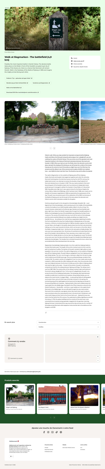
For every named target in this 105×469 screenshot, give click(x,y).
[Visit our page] (48, 432)
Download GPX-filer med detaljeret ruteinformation (21, 92)
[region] (72, 348)
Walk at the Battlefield (13, 87)
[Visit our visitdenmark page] (52, 432)
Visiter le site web (78, 61)
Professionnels (48, 451)
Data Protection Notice (75, 464)
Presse (46, 447)
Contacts (82, 449)
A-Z (81, 447)
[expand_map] (97, 336)
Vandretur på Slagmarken (40, 83)
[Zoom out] (98, 360)
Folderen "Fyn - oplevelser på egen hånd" (18, 78)
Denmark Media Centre (69, 447)
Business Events (49, 449)
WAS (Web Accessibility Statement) (91, 464)
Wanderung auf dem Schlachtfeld (16, 83)
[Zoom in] (98, 356)
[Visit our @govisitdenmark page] (56, 432)
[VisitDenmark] (14, 441)
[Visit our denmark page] (44, 432)
